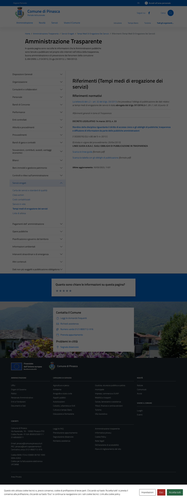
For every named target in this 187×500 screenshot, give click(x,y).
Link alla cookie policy (110, 494)
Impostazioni (147, 492)
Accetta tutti (175, 492)
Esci (161, 492)
